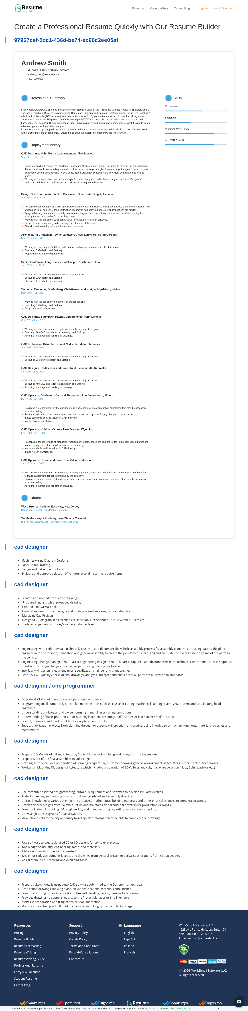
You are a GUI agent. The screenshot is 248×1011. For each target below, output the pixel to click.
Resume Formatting (27, 946)
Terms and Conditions (84, 946)
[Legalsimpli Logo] (210, 1004)
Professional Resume (28, 965)
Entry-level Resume (27, 972)
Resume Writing (25, 952)
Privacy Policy (78, 933)
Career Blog (182, 8)
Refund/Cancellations (83, 952)
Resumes (138, 8)
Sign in (203, 8)
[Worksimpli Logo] (32, 1004)
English (129, 933)
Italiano (129, 946)
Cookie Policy (78, 939)
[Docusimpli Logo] (175, 1004)
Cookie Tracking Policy (178, 1008)
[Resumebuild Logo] (133, 1003)
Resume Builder (25, 939)
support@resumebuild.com (204, 938)
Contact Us (76, 959)
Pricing (19, 933)
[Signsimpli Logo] (103, 1004)
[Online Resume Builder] (28, 8)
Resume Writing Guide (29, 959)
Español (129, 939)
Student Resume (25, 979)
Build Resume (222, 8)
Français (129, 952)
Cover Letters (159, 8)
